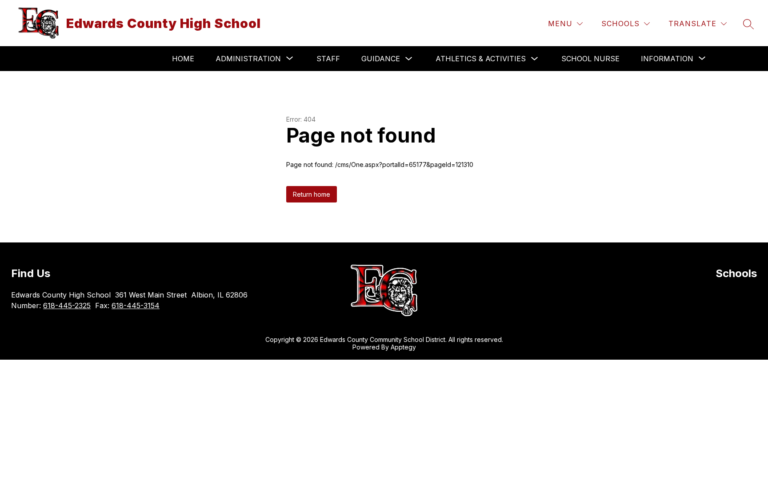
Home (183, 58)
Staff (328, 58)
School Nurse (590, 58)
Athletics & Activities (481, 58)
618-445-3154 (136, 305)
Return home (311, 194)
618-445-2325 (67, 305)
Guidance (380, 58)
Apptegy (403, 347)
